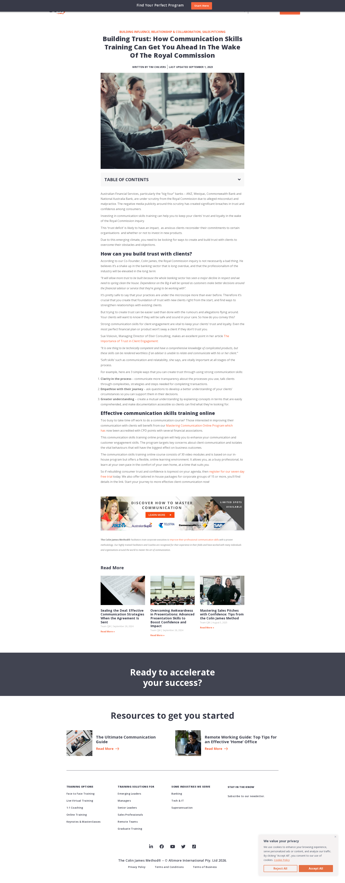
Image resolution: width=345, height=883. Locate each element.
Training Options (79, 786)
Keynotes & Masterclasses (83, 821)
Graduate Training (130, 828)
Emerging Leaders (129, 793)
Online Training (76, 814)
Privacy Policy (137, 867)
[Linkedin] (151, 846)
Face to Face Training (80, 793)
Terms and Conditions (169, 867)
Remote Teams (128, 821)
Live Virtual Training (79, 800)
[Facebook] (162, 846)
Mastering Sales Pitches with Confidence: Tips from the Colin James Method (222, 614)
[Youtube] (172, 846)
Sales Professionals (130, 814)
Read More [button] (105, 749)
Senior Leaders (127, 807)
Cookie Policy (282, 860)
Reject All (280, 868)
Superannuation (182, 807)
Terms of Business (205, 867)
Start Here (201, 5)
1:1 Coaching (74, 807)
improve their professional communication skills (194, 539)
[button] (239, 179)
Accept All (316, 868)
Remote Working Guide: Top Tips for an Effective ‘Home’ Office (241, 739)
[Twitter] (183, 846)
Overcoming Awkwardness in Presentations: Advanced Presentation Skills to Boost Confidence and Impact (172, 618)
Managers (124, 800)
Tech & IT (177, 800)
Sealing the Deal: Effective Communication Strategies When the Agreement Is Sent (122, 616)
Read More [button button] (213, 749)
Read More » (108, 631)
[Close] (335, 837)
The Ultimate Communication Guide (126, 739)
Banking (176, 793)
